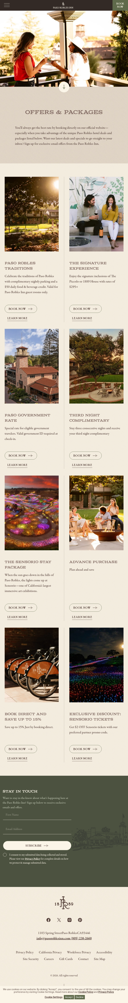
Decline (80, 997)
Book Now (21, 310)
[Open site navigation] (7, 5)
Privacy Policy (32, 859)
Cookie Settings (53, 997)
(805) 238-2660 (81, 938)
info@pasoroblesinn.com (53, 938)
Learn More (17, 318)
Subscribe (34, 845)
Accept (69, 997)
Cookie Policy (85, 992)
